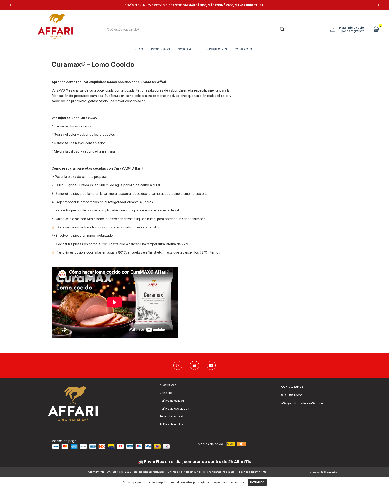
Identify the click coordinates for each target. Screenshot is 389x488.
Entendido (257, 482)
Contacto (243, 49)
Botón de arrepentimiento (252, 471)
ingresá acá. (228, 471)
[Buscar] (282, 29)
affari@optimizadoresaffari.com (302, 403)
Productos (160, 49)
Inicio (138, 49)
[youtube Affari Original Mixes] (211, 365)
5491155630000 (292, 395)
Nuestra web (168, 385)
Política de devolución (174, 408)
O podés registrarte (351, 31)
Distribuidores (214, 49)
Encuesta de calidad (173, 416)
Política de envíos (171, 424)
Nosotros (186, 49)
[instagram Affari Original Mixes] (177, 365)
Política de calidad (172, 400)
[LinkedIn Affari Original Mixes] (194, 365)
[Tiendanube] (323, 472)
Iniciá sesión (356, 27)
